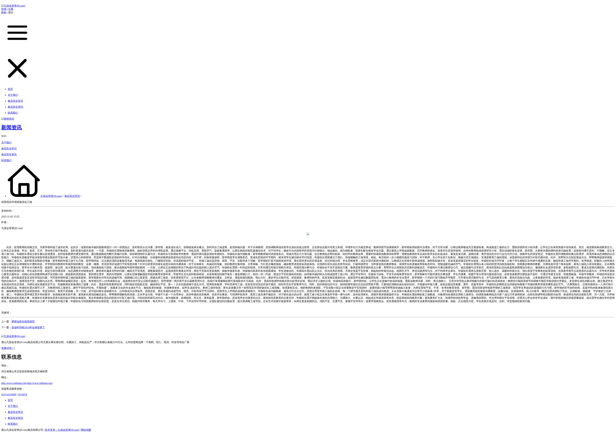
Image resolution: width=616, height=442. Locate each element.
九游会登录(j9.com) (51, 196)
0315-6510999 (8, 394)
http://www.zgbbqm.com (13, 383)
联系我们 (6, 160)
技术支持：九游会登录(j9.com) (62, 430)
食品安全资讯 (9, 154)
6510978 (22, 394)
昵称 (3, 12)
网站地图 (86, 430)
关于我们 (6, 142)
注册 (10, 9)
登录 (4, 9)
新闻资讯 (11, 127)
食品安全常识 (9, 148)
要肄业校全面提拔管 (23, 321)
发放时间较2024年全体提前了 (28, 327)
